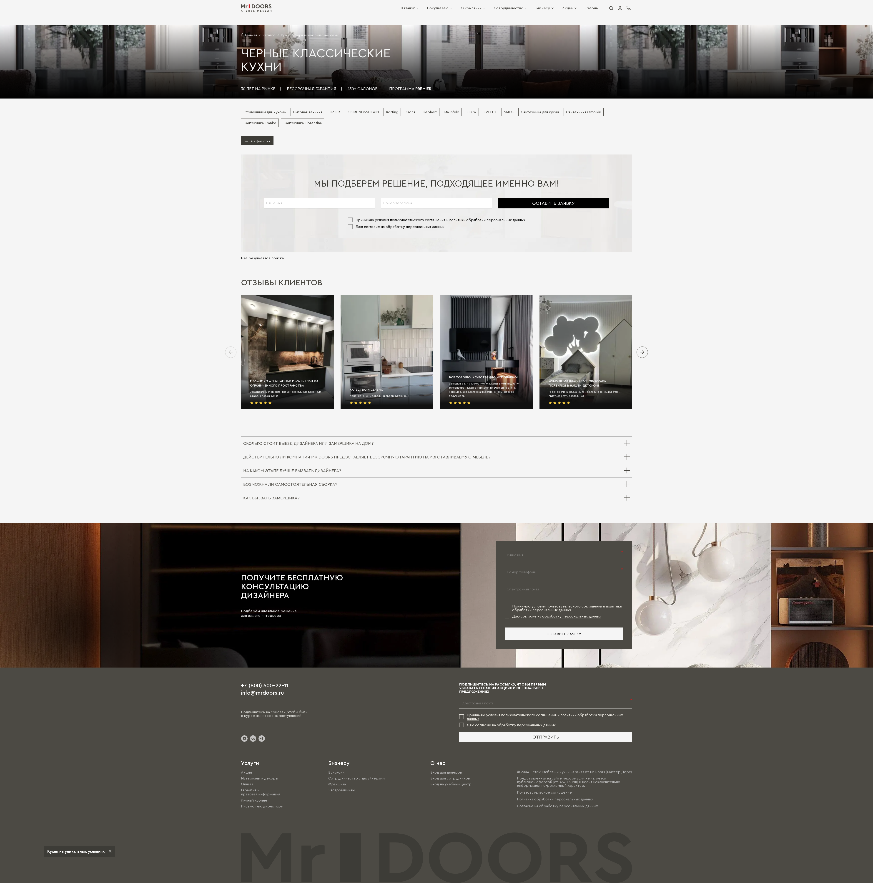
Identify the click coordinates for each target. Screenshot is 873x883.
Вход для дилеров (446, 772)
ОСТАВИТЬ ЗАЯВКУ (553, 203)
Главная (251, 34)
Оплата (247, 784)
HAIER (335, 112)
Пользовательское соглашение (544, 792)
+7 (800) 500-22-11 (264, 685)
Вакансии (336, 772)
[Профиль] (620, 8)
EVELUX (490, 112)
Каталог (408, 8)
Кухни (285, 34)
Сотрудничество (508, 8)
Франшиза (337, 784)
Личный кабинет (255, 800)
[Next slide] (642, 352)
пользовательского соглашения (417, 220)
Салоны (591, 8)
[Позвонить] (628, 8)
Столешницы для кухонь (264, 112)
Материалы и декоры (259, 778)
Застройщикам (341, 790)
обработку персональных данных (415, 226)
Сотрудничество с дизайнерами (356, 778)
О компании (471, 8)
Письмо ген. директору (262, 806)
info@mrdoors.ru (262, 692)
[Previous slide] (230, 352)
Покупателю (438, 8)
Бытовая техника (307, 112)
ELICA (471, 112)
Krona (410, 112)
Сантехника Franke (259, 123)
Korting (392, 112)
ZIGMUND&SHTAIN (363, 112)
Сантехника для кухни (540, 112)
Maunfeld (451, 112)
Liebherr (430, 112)
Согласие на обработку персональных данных (557, 806)
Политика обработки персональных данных (555, 799)
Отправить (545, 736)
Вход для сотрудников (450, 778)
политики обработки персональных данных (487, 220)
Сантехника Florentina (302, 123)
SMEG (509, 112)
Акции (567, 8)
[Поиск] (611, 8)
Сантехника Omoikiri (583, 112)
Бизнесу (543, 8)
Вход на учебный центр (451, 784)
